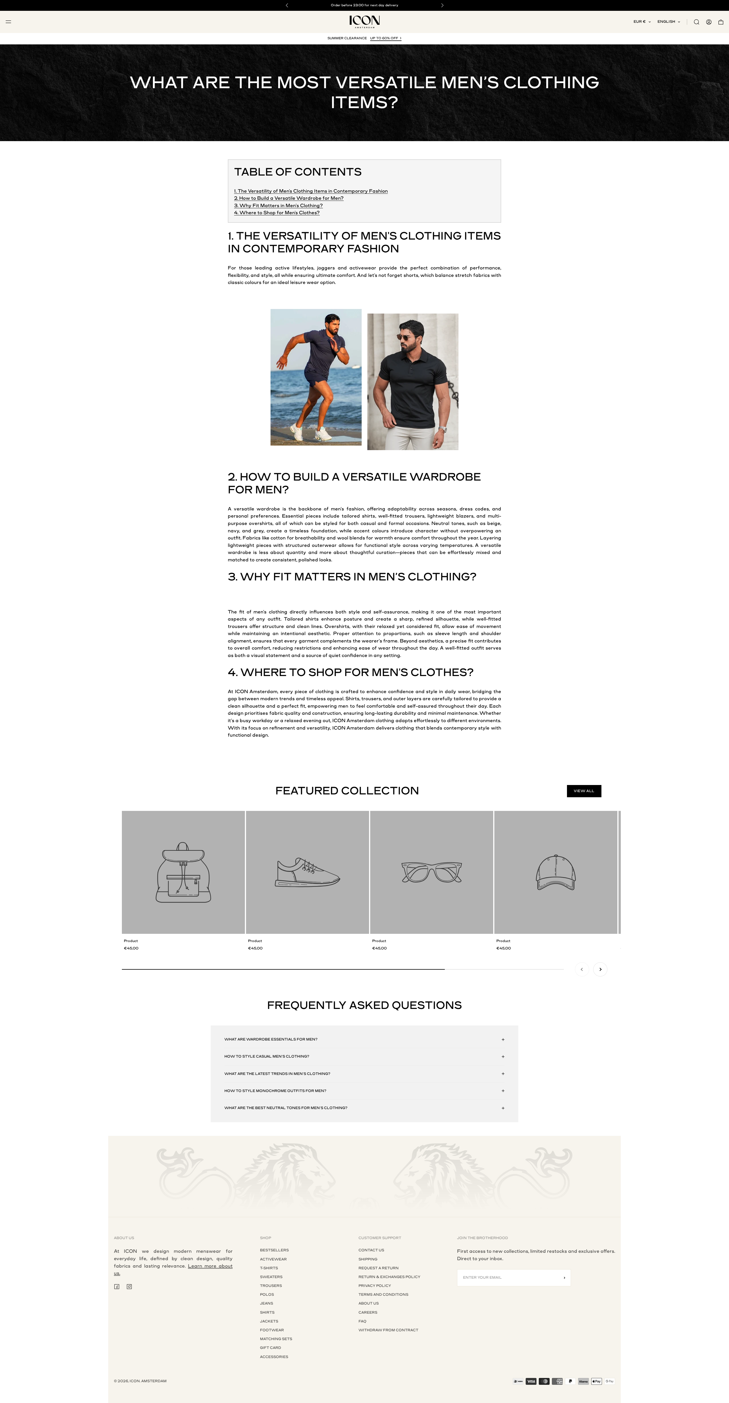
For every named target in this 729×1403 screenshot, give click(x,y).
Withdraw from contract (388, 1330)
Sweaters (271, 1277)
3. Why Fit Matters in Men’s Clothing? (278, 205)
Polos (267, 1295)
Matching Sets (276, 1339)
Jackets (269, 1321)
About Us (369, 1303)
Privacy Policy (375, 1286)
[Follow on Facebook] (117, 1286)
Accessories (274, 1357)
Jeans (266, 1303)
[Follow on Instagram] (129, 1286)
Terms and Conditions (383, 1295)
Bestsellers (274, 1250)
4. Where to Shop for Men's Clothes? (277, 212)
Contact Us (371, 1250)
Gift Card (270, 1348)
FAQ (362, 1321)
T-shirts (269, 1268)
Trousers (271, 1286)
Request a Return (379, 1268)
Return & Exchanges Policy (389, 1277)
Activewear (273, 1259)
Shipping (368, 1259)
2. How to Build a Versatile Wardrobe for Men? (289, 198)
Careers (368, 1313)
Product (131, 941)
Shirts (267, 1313)
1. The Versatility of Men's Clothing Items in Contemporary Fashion (311, 191)
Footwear (272, 1330)
